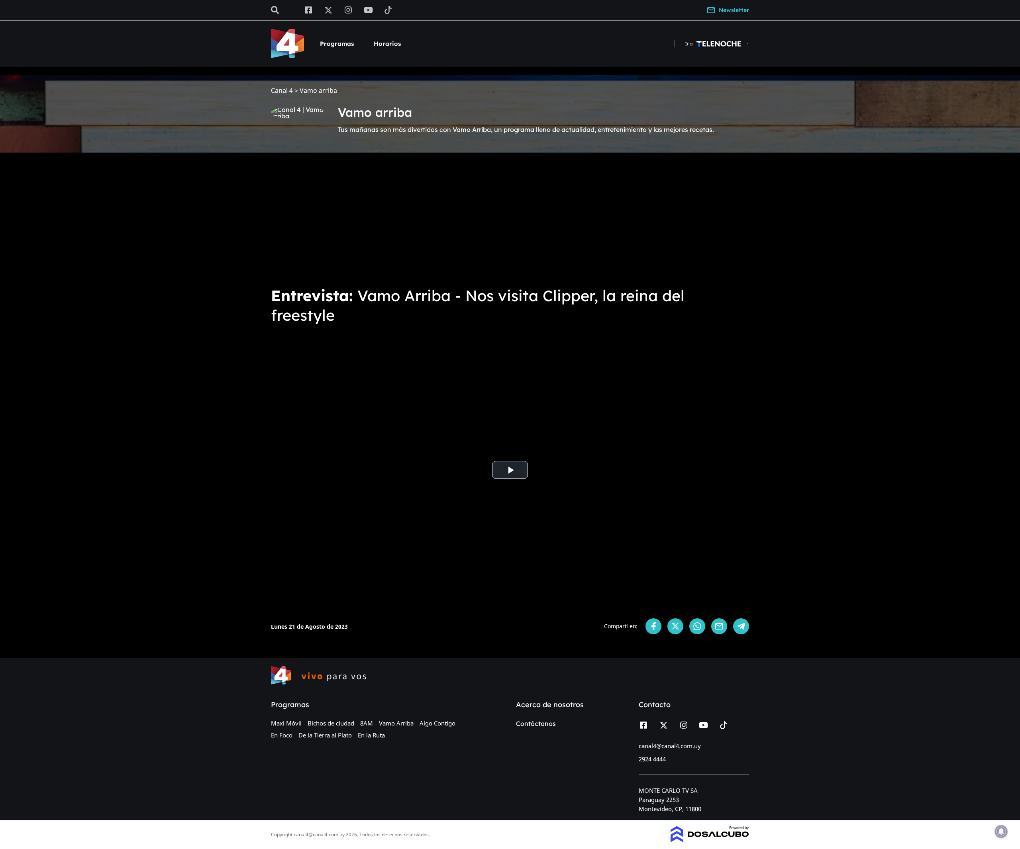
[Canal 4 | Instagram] (348, 10)
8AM (366, 723)
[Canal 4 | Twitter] (328, 10)
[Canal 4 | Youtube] (368, 10)
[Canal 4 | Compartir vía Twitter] (675, 626)
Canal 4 (282, 90)
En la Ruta (371, 735)
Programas (337, 43)
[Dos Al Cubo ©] (710, 840)
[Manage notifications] (1001, 831)
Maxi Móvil (286, 723)
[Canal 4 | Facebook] (308, 10)
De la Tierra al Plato (325, 735)
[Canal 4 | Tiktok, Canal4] (388, 10)
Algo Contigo (437, 723)
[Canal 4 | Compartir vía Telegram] (741, 626)
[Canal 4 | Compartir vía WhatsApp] (697, 626)
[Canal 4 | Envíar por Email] (719, 626)
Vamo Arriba (396, 723)
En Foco (281, 735)
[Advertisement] (510, 218)
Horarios (387, 43)
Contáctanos (536, 723)
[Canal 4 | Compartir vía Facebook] (653, 626)
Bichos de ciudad (331, 723)
